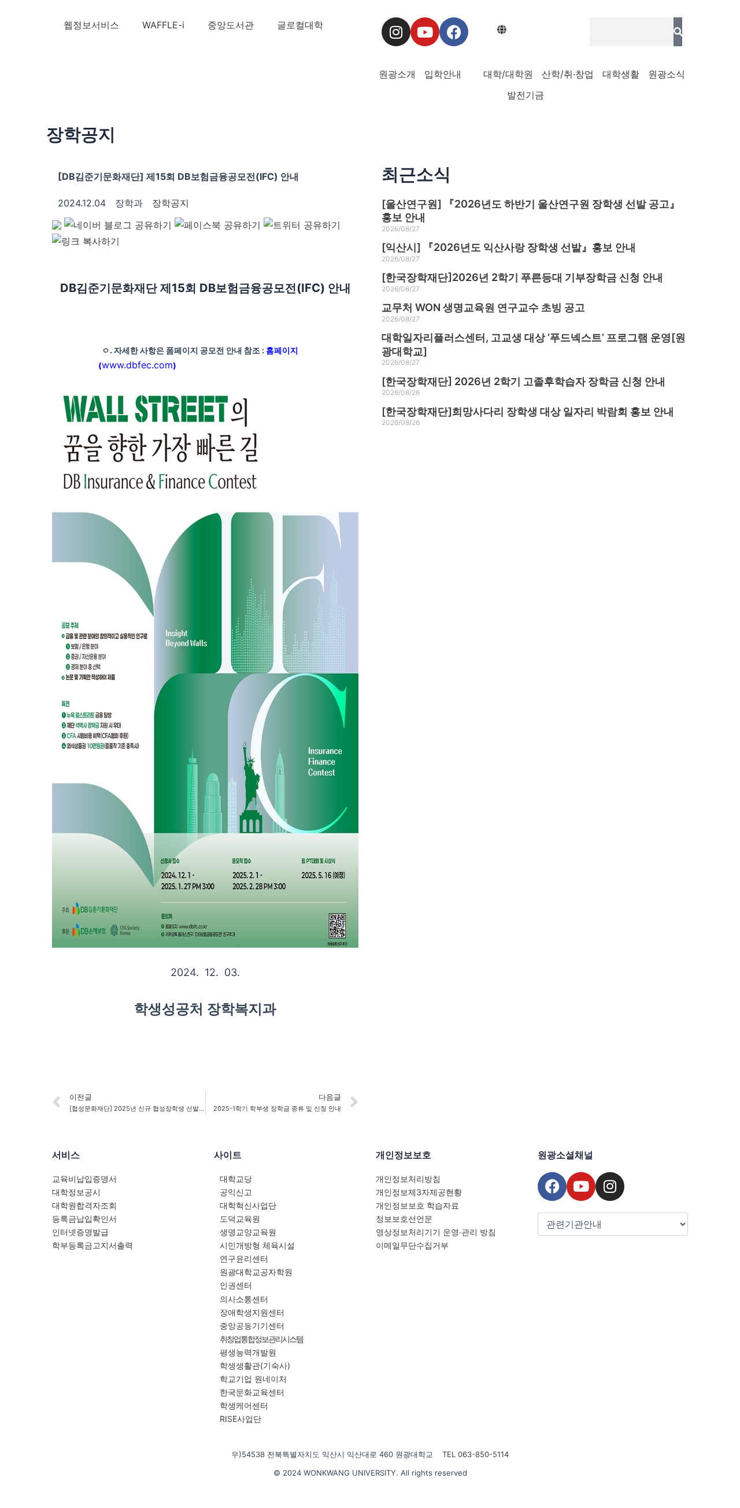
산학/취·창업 (568, 74)
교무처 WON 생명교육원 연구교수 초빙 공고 (483, 307)
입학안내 (442, 74)
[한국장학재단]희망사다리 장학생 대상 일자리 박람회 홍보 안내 (528, 411)
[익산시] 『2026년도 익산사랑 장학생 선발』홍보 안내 (509, 247)
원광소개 (397, 74)
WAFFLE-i (163, 25)
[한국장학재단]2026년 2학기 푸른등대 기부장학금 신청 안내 (522, 277)
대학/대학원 (508, 74)
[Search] (678, 31)
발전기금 (525, 95)
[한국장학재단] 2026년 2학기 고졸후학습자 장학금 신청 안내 (523, 381)
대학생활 (620, 74)
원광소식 (666, 74)
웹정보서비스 (91, 25)
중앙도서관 (231, 25)
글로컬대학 (300, 25)
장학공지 (81, 134)
